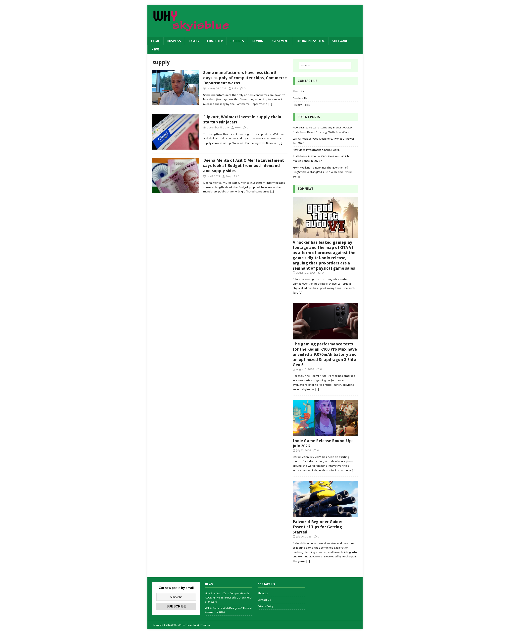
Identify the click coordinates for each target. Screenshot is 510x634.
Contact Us (300, 98)
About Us (299, 91)
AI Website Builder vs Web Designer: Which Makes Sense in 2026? (321, 158)
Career (194, 41)
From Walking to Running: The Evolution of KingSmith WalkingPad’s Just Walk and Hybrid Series (322, 172)
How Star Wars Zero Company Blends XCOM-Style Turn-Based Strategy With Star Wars (322, 129)
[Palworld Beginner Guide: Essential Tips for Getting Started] (325, 515)
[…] (270, 104)
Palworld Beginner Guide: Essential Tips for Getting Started (317, 526)
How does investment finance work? (316, 150)
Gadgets (237, 41)
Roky (235, 88)
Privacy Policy (301, 105)
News (155, 49)
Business (174, 41)
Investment (280, 41)
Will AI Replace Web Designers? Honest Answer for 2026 (228, 610)
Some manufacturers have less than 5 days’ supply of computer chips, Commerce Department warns (245, 77)
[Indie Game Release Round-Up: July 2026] (325, 434)
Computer (215, 41)
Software (340, 41)
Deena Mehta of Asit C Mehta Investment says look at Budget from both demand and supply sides (243, 165)
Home (155, 41)
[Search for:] (325, 65)
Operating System (311, 41)
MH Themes (203, 625)
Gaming (257, 41)
